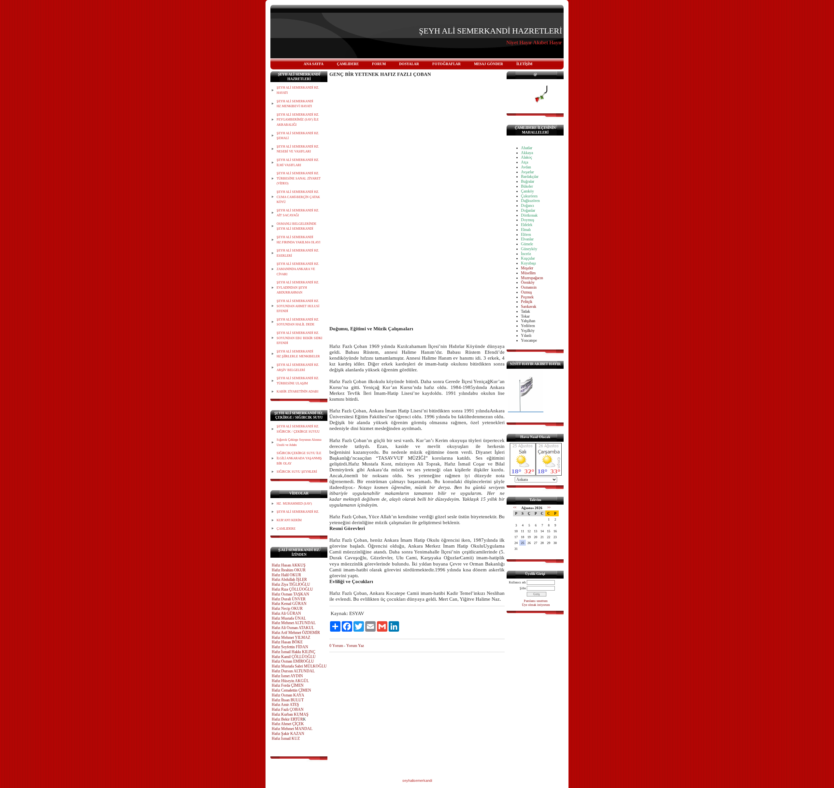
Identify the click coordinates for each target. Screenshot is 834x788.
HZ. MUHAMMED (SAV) (294, 503)
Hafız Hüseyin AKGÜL (290, 681)
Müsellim (528, 273)
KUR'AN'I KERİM (289, 520)
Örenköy (528, 282)
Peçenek (527, 297)
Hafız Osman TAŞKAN (290, 594)
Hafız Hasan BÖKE (287, 642)
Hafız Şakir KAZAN (288, 733)
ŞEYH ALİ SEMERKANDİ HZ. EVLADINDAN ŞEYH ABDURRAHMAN (298, 287)
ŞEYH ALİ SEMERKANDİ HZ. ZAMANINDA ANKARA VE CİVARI (298, 269)
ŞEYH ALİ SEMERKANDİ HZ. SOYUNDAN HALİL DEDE (298, 322)
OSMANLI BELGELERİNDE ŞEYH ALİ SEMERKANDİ (296, 226)
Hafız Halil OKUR (286, 575)
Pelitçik (526, 301)
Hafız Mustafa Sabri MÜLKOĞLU (299, 666)
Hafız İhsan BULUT (288, 700)
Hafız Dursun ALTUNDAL (293, 671)
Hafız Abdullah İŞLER (289, 579)
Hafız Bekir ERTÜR (287, 719)
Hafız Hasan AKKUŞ (289, 565)
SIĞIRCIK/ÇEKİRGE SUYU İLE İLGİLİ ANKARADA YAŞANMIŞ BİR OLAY (299, 458)
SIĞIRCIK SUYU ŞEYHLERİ (297, 471)
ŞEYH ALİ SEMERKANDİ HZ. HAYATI (298, 90)
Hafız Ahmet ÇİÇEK (288, 724)
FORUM (379, 64)
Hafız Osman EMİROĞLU (293, 661)
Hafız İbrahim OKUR (289, 570)
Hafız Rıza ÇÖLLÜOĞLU (292, 589)
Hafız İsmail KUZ (286, 738)
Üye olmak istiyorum (536, 605)
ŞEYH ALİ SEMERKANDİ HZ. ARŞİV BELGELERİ (298, 367)
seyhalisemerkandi (417, 780)
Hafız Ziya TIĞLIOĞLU (291, 584)
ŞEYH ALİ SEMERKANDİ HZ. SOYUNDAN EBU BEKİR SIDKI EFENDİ (299, 338)
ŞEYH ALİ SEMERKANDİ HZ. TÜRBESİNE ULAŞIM (298, 380)
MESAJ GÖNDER (488, 64)
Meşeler (527, 268)
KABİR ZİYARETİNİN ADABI (297, 391)
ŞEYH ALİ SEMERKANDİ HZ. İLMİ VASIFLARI (298, 162)
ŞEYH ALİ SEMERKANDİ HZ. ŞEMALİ (298, 135)
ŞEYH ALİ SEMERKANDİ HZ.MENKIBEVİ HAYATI (295, 103)
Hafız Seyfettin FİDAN (290, 647)
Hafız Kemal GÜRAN (289, 603)
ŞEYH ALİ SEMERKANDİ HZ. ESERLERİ (298, 253)
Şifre (523, 588)
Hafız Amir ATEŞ (285, 704)
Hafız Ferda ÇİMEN (288, 685)
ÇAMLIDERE (348, 64)
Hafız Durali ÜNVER (289, 599)
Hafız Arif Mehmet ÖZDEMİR (296, 632)
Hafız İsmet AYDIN (287, 676)
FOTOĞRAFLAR (446, 64)
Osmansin (529, 287)
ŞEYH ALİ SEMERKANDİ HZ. (298, 511)
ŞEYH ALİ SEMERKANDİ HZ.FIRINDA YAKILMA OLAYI (298, 239)
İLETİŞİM (524, 64)
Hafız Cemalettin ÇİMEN (291, 690)
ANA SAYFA (314, 64)
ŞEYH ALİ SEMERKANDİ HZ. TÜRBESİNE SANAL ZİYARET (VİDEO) (299, 178)
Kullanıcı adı (517, 582)
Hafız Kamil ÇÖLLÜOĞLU (294, 656)
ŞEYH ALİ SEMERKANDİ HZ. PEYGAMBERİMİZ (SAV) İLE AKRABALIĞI (298, 119)
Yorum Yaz (355, 645)
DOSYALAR (409, 64)
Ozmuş (526, 292)
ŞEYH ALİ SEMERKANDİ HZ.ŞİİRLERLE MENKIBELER (298, 354)
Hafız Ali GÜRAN (286, 613)
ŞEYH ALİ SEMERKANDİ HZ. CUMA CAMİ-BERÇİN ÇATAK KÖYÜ (298, 197)
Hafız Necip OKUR (287, 608)
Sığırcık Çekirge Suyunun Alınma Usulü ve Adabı (299, 442)
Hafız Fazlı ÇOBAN (288, 709)
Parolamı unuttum (536, 601)
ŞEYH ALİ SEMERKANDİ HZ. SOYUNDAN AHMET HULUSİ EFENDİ (298, 306)
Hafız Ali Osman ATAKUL (293, 627)
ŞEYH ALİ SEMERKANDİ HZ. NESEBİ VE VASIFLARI (298, 149)
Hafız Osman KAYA (288, 695)
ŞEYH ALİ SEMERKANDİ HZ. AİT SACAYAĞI (298, 212)
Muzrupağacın (532, 278)
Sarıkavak (528, 306)
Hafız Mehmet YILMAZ (291, 637)
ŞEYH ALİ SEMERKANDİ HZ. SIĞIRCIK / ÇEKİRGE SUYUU (298, 428)
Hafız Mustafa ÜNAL (289, 618)
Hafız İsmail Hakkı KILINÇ (293, 652)
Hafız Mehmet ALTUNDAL (294, 623)
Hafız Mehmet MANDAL (292, 728)
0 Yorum (336, 645)
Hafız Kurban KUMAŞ (290, 714)
